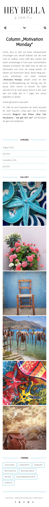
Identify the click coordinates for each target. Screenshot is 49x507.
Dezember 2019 (9, 160)
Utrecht (9, 483)
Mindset (39, 465)
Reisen (8, 477)
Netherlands (27, 471)
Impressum (9, 498)
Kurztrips (25, 465)
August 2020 (8, 147)
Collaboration (38, 498)
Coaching (10, 465)
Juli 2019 (6, 166)
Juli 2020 (6, 153)
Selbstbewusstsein (25, 477)
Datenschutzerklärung (23, 498)
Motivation (10, 471)
